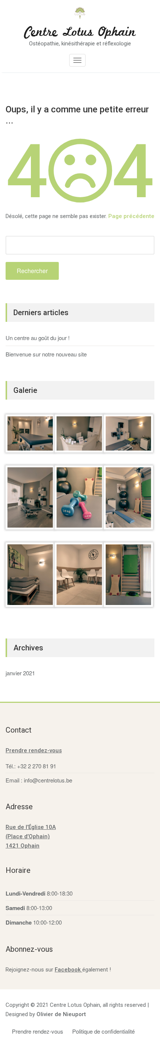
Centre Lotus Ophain (80, 32)
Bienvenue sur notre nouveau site (46, 354)
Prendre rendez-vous (34, 750)
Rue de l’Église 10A (31, 827)
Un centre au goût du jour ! (38, 338)
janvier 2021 (20, 673)
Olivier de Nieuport (61, 1014)
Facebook (68, 969)
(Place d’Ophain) (28, 836)
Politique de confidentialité (103, 1031)
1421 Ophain (22, 845)
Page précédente (131, 216)
